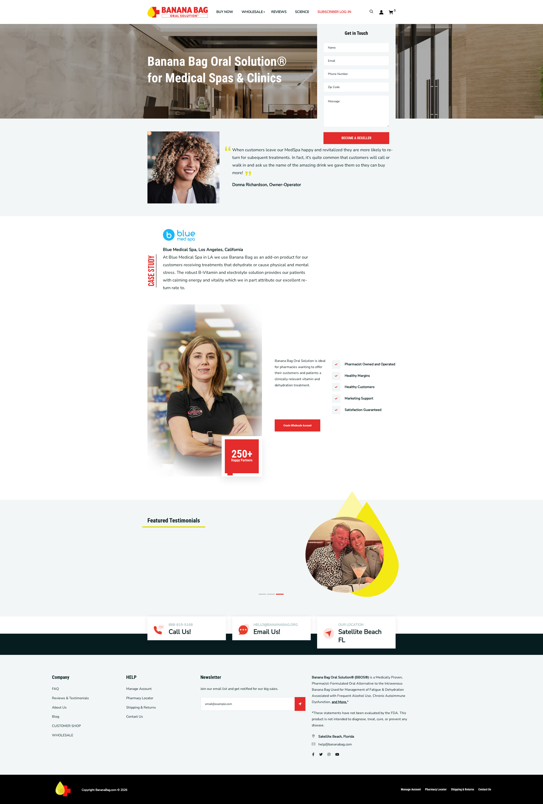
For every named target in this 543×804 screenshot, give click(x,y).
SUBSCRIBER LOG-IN (334, 12)
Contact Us (134, 716)
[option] (271, 545)
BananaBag (102, 790)
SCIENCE (302, 12)
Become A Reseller (356, 138)
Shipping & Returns (141, 707)
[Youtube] (337, 754)
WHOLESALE (252, 12)
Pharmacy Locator (139, 698)
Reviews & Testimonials (70, 698)
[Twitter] (321, 754)
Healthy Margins (357, 375)
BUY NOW (224, 12)
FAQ (55, 688)
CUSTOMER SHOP (66, 726)
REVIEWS (279, 12)
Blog (55, 716)
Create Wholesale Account (297, 425)
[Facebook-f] (313, 754)
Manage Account (139, 688)
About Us (59, 707)
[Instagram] (329, 754)
